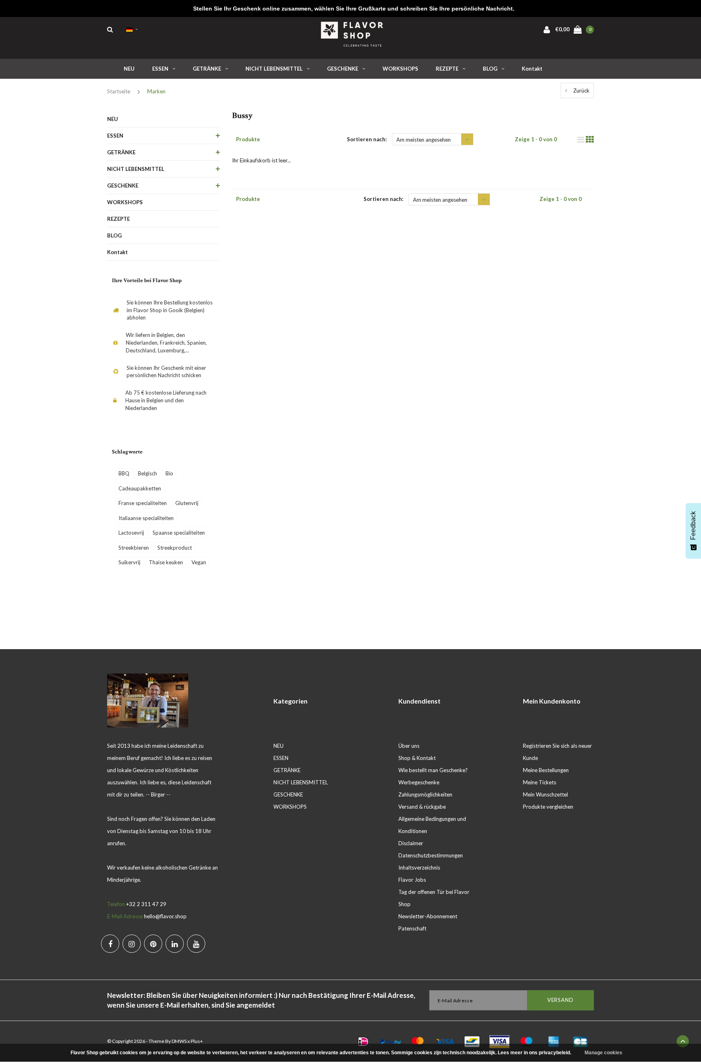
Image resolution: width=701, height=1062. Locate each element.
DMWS (179, 1041)
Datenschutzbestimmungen (430, 855)
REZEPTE (447, 68)
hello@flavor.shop (165, 916)
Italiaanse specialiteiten (146, 518)
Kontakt (532, 68)
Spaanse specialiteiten (179, 532)
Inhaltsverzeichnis (419, 867)
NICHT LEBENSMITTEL (274, 68)
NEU (129, 68)
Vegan (198, 562)
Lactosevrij (131, 532)
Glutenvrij (186, 503)
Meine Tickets (539, 782)
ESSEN (160, 68)
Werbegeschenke (418, 782)
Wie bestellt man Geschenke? (433, 770)
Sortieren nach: (367, 139)
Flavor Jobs (412, 879)
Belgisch (147, 473)
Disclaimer (410, 843)
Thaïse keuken (166, 562)
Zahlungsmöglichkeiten (425, 794)
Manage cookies (603, 1053)
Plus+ (197, 1041)
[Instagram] (132, 944)
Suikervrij (129, 562)
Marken (156, 91)
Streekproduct (174, 547)
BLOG (490, 68)
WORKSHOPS (400, 68)
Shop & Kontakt (417, 758)
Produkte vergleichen (548, 806)
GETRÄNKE (207, 68)
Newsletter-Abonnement (427, 916)
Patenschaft (412, 928)
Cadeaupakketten (139, 488)
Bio (169, 473)
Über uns (408, 746)
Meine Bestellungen (546, 770)
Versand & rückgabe (422, 806)
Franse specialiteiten (142, 503)
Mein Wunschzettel (545, 794)
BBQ (123, 473)
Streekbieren (133, 547)
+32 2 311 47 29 (146, 904)
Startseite (118, 91)
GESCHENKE (342, 68)
